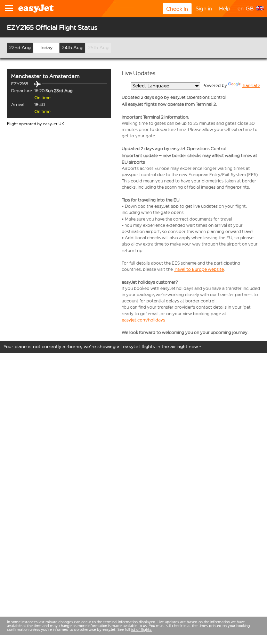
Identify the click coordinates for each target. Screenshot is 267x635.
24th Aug (72, 48)
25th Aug (98, 48)
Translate (251, 85)
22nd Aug (20, 48)
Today (46, 48)
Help (224, 8)
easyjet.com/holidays (143, 320)
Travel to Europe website (199, 269)
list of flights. (141, 629)
